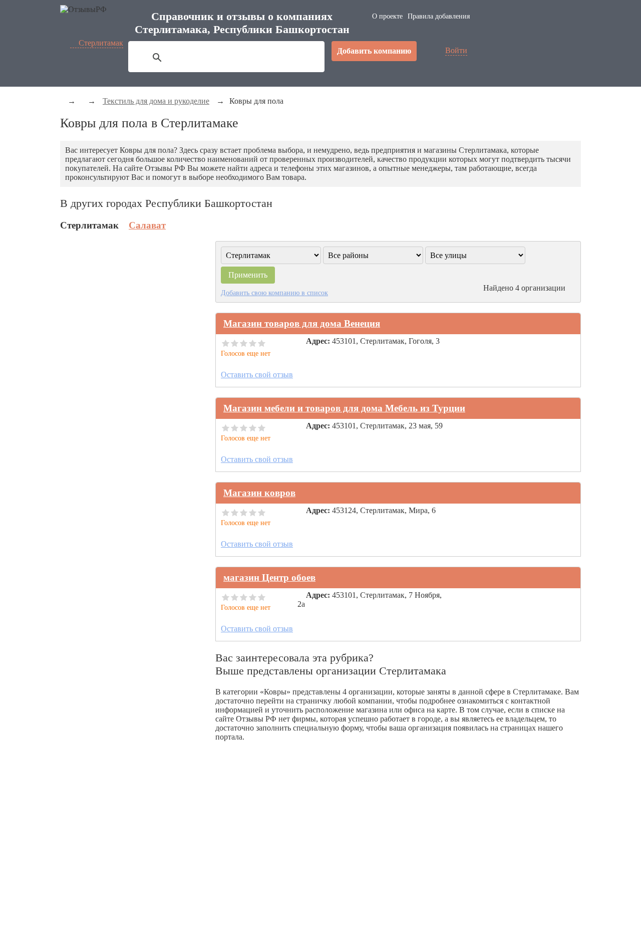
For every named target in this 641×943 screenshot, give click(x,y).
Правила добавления (439, 16)
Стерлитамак (101, 43)
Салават (147, 225)
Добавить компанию (374, 51)
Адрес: (318, 341)
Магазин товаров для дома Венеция (301, 323)
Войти (456, 50)
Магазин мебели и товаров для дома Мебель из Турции (344, 408)
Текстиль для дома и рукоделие (156, 101)
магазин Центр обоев (269, 577)
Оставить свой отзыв (257, 374)
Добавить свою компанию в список (274, 293)
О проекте (387, 16)
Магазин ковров (259, 493)
